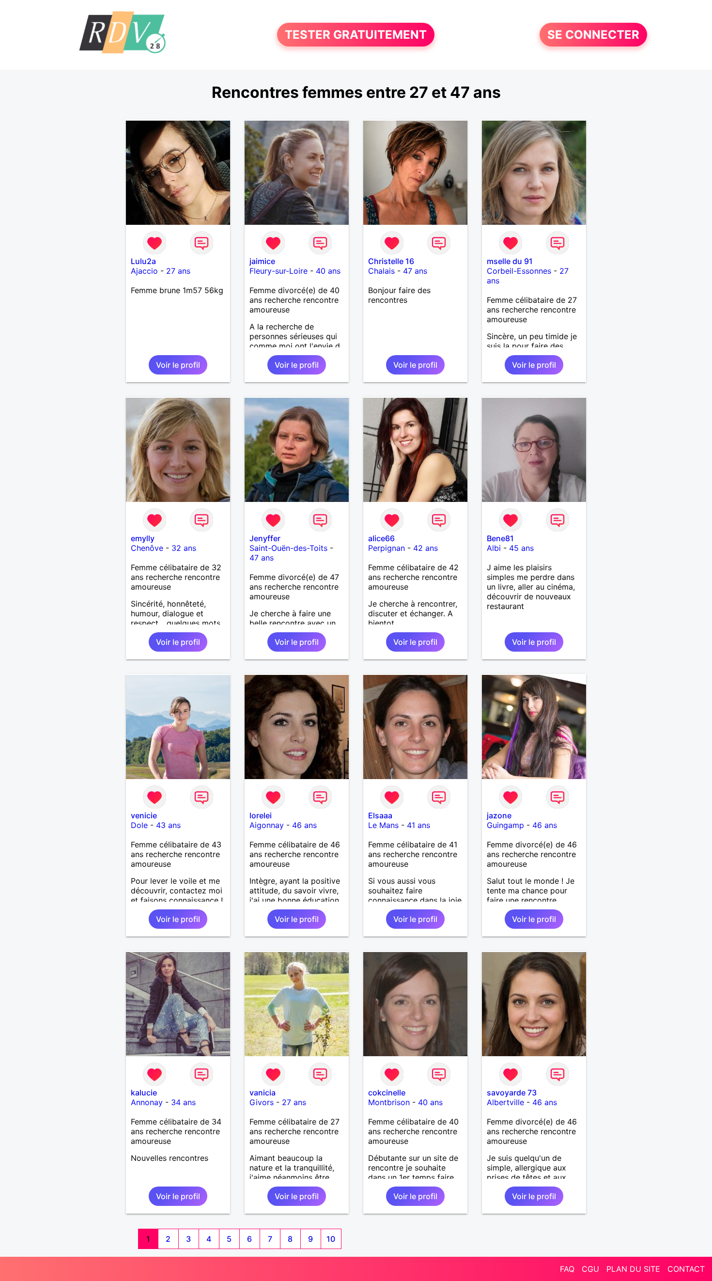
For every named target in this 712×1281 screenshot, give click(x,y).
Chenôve (147, 548)
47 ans (415, 271)
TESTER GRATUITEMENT (356, 35)
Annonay (147, 1102)
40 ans (328, 271)
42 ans (425, 548)
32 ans (183, 548)
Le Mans (383, 825)
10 (330, 1239)
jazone (499, 815)
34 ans (183, 1102)
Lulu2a (143, 261)
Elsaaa (380, 815)
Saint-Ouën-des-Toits (288, 548)
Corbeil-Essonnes (519, 271)
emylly (143, 538)
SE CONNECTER (593, 35)
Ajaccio (144, 271)
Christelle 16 (391, 261)
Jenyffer (264, 538)
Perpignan (386, 548)
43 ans (168, 825)
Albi (494, 548)
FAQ (567, 1269)
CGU (590, 1269)
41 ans (418, 825)
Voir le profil (178, 365)
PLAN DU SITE (633, 1269)
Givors (261, 1102)
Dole (139, 825)
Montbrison (389, 1102)
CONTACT (686, 1269)
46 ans (304, 825)
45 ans (521, 548)
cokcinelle (386, 1092)
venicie (144, 815)
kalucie (144, 1092)
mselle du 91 (510, 261)
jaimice (262, 261)
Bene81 (500, 538)
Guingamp (505, 825)
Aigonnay (266, 825)
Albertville (505, 1102)
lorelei (260, 815)
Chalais (381, 271)
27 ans (178, 271)
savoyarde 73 (512, 1092)
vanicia (262, 1092)
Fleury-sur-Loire (278, 271)
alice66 (381, 538)
